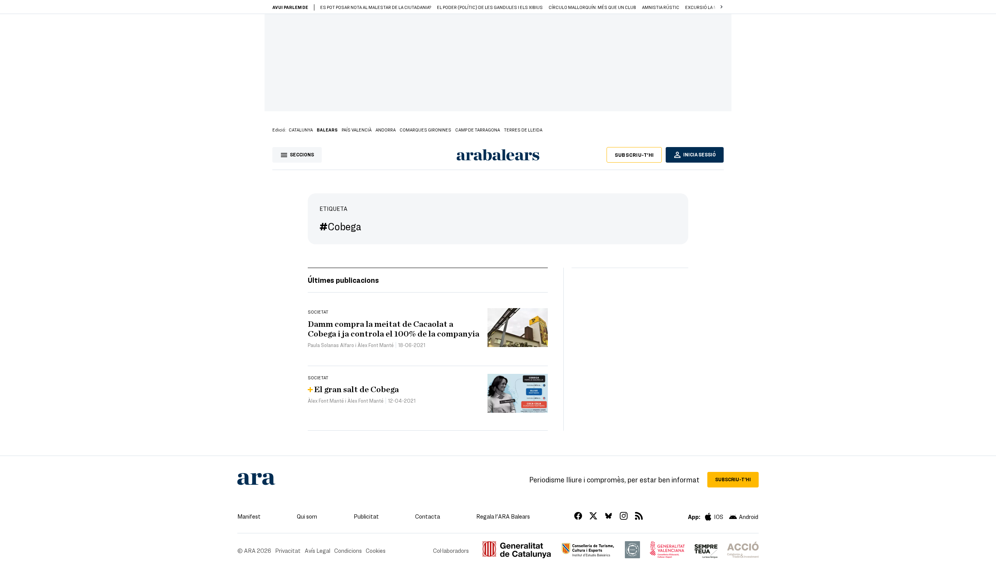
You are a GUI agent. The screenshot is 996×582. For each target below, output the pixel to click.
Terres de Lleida (523, 129)
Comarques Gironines (425, 129)
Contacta (427, 516)
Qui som (307, 516)
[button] (721, 7)
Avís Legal (317, 550)
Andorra (385, 129)
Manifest (249, 516)
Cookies (376, 550)
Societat (318, 311)
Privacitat (288, 550)
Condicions (348, 550)
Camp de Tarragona (477, 129)
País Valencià (357, 129)
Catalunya (301, 129)
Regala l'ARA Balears (503, 516)
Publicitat (366, 516)
